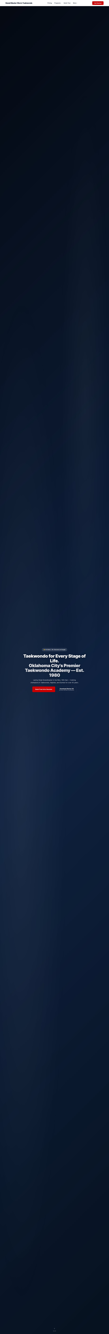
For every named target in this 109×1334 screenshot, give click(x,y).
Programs (57, 3)
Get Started (98, 3)
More (74, 3)
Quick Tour (67, 3)
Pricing (50, 3)
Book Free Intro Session (43, 689)
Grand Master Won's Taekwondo (18, 3)
